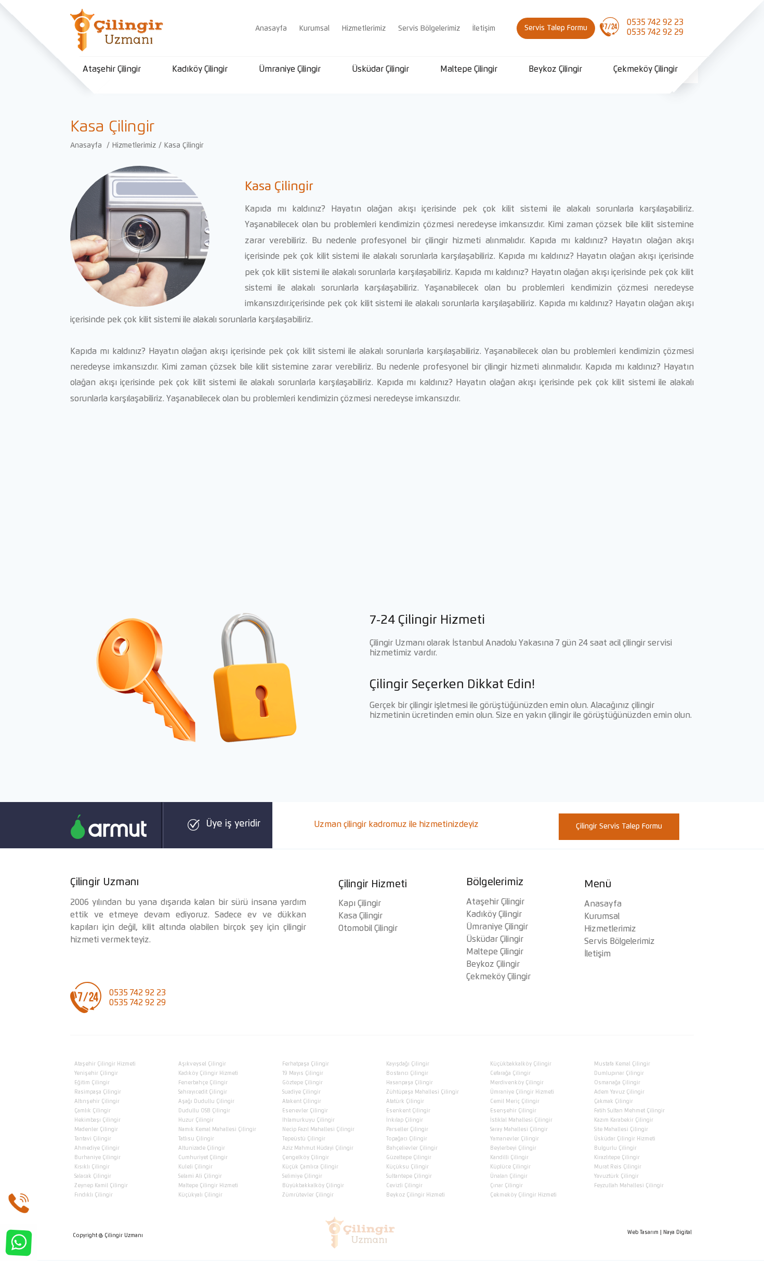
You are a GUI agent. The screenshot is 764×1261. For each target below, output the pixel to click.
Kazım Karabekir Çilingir (623, 1120)
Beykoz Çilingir (555, 69)
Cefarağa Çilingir (510, 1073)
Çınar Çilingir (506, 1185)
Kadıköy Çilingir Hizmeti (208, 1073)
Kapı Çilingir (359, 903)
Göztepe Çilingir (302, 1082)
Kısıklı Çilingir (92, 1167)
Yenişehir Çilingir (96, 1073)
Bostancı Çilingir (407, 1073)
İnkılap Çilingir (404, 1120)
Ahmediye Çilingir (97, 1148)
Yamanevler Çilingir (514, 1138)
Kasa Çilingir (184, 145)
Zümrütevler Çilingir (308, 1195)
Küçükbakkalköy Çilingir (520, 1064)
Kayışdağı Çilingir (407, 1064)
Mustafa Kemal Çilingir (622, 1064)
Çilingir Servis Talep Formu (619, 826)
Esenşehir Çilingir (513, 1110)
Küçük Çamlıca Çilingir (310, 1167)
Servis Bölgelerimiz (429, 28)
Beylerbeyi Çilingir (513, 1148)
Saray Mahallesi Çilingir (519, 1129)
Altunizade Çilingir (201, 1148)
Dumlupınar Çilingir (619, 1073)
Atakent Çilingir (301, 1101)
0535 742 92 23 (655, 22)
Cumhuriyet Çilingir (203, 1157)
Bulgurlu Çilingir (615, 1148)
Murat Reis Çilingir (617, 1167)
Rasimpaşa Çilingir (97, 1092)
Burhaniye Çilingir (97, 1157)
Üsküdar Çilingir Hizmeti (624, 1138)
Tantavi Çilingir (92, 1138)
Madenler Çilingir (96, 1129)
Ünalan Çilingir (509, 1176)
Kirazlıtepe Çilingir (617, 1157)
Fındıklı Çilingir (93, 1195)
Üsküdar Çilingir (380, 69)
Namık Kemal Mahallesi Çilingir (217, 1129)
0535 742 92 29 (655, 32)
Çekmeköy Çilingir (645, 69)
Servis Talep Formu (555, 28)
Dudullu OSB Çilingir (204, 1110)
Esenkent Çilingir (408, 1110)
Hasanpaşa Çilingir (409, 1082)
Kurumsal (314, 28)
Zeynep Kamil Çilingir (101, 1185)
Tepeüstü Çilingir (303, 1138)
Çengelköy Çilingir (305, 1157)
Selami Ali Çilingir (200, 1176)
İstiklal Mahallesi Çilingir (521, 1120)
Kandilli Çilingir (509, 1157)
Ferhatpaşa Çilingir (305, 1064)
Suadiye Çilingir (301, 1092)
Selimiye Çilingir (302, 1176)
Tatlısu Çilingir (196, 1138)
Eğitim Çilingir (92, 1082)
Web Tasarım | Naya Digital (659, 1232)
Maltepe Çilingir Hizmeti (208, 1185)
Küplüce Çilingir (510, 1167)
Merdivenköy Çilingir (517, 1082)
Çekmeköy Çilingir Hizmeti (523, 1195)
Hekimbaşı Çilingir (97, 1120)
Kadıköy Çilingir (200, 69)
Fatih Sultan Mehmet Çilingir (629, 1110)
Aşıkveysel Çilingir (202, 1064)
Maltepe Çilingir (468, 69)
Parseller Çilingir (407, 1129)
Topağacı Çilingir (406, 1138)
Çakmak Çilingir (613, 1101)
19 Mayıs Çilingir (302, 1073)
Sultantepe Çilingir (409, 1176)
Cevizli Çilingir (404, 1185)
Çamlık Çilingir (92, 1110)
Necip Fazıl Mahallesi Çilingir (318, 1129)
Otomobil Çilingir (368, 928)
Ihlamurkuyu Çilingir (308, 1120)
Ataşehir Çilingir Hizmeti (105, 1064)
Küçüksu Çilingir (407, 1167)
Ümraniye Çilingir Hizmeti (522, 1092)
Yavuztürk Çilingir (616, 1176)
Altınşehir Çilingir (97, 1101)
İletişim (483, 28)
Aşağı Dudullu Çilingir (206, 1101)
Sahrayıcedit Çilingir (202, 1092)
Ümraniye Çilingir (290, 69)
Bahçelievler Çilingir (412, 1148)
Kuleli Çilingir (195, 1167)
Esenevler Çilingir (305, 1110)
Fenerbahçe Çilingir (203, 1082)
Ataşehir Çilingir (112, 69)
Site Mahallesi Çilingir (621, 1129)
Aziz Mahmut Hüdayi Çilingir (317, 1148)
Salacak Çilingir (92, 1176)
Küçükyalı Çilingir (200, 1195)
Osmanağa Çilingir (617, 1082)
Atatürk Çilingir (405, 1101)
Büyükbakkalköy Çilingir (313, 1185)
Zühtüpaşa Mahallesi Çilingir (422, 1092)
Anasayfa (271, 28)
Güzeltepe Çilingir (408, 1157)
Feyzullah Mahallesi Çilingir (629, 1185)
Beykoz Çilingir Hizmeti (415, 1195)
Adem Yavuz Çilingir (619, 1092)
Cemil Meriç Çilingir (514, 1101)
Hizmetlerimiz (364, 28)
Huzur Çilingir (196, 1120)
